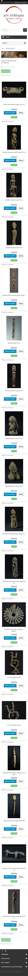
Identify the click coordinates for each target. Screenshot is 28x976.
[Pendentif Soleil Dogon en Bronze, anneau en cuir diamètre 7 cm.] (14, 614)
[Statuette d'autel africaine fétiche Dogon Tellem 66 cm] (14, 280)
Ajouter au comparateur (8, 121)
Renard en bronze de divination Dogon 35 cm (14, 869)
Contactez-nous (17, 2)
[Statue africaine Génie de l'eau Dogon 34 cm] (14, 566)
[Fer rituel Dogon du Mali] (14, 662)
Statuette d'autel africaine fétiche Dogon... (14, 295)
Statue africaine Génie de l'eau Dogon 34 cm (14, 582)
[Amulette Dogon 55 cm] (14, 328)
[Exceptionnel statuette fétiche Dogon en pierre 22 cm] (14, 519)
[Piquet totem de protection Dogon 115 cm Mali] (14, 758)
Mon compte (5, 962)
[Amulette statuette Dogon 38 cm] (14, 376)
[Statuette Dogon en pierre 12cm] (14, 471)
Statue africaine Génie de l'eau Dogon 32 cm (14, 917)
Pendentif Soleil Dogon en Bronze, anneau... (14, 630)
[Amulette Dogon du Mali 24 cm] (14, 233)
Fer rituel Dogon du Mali (14, 677)
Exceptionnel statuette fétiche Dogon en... (14, 534)
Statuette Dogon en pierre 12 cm (14, 438)
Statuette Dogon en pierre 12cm (14, 486)
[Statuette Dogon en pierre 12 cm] (14, 423)
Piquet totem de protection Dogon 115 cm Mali (14, 773)
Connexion (24, 2)
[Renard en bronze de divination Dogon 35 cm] (14, 853)
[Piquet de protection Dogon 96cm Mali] (14, 806)
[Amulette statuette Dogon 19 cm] (14, 185)
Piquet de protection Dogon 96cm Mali (14, 820)
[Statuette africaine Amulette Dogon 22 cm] (14, 137)
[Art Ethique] (14, 15)
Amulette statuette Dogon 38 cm (14, 390)
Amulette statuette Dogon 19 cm (14, 200)
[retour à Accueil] (2, 49)
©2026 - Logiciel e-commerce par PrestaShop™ (11, 971)
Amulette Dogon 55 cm (14, 343)
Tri (1, 66)
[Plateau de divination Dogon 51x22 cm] (14, 89)
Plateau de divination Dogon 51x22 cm (14, 104)
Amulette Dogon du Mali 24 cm (14, 247)
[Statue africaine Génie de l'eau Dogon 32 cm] (14, 901)
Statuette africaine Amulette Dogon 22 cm (14, 152)
